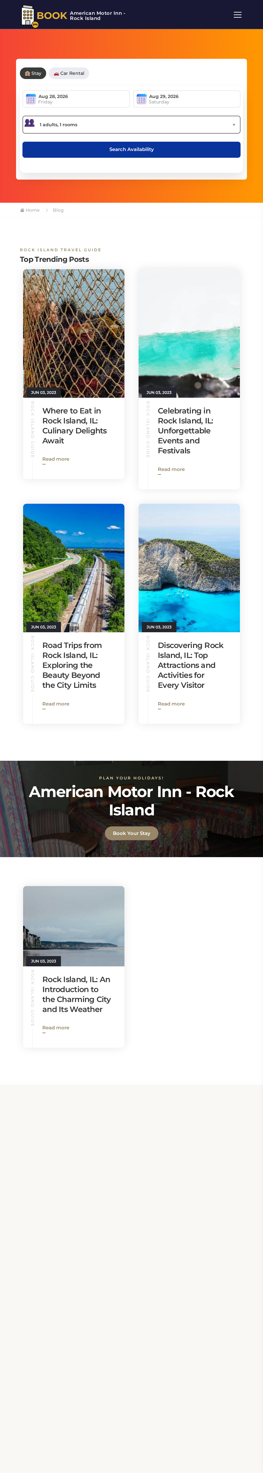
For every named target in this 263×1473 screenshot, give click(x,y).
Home (32, 210)
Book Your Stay (131, 833)
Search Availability (131, 149)
